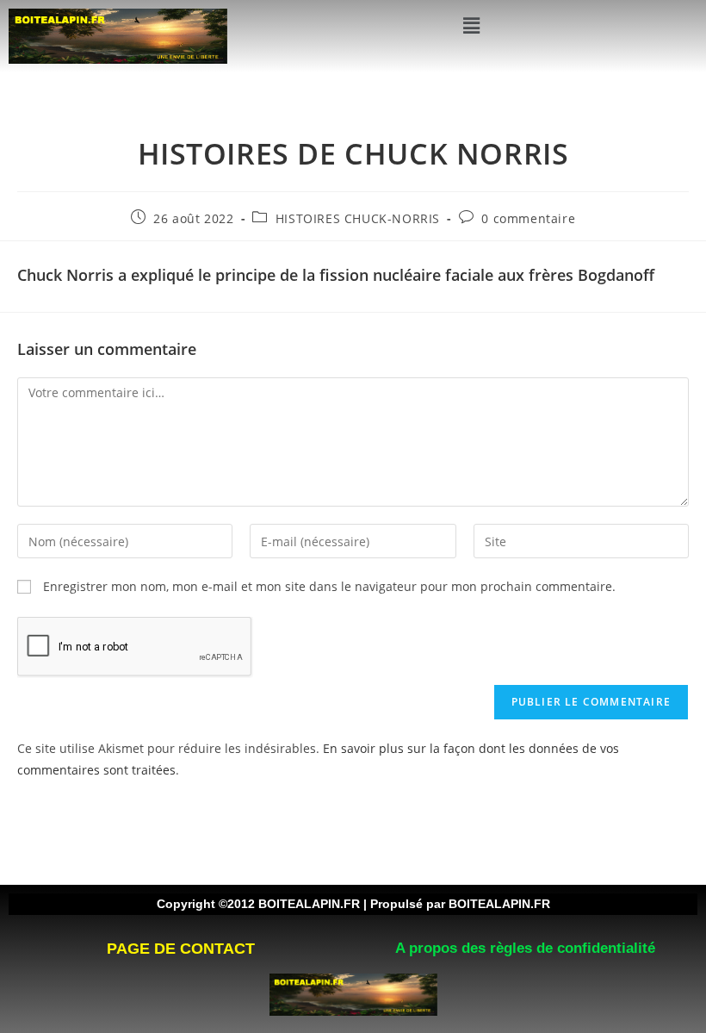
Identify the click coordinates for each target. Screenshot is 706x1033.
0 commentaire (528, 218)
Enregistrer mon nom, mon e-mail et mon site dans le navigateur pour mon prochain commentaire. (329, 586)
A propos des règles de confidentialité (525, 948)
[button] (471, 25)
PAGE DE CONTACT (181, 948)
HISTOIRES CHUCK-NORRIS (358, 218)
